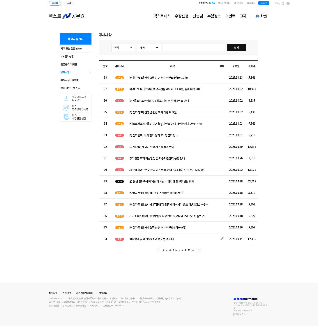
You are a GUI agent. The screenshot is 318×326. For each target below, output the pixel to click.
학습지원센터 (224, 3)
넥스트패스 (161, 16)
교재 (243, 16)
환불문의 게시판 (69, 64)
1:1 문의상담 (67, 56)
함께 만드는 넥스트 (70, 88)
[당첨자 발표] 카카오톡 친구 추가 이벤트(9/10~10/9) (158, 78)
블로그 (277, 3)
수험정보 (214, 16)
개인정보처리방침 (84, 293)
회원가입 (251, 3)
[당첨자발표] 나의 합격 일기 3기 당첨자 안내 (153, 135)
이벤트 (230, 16)
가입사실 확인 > (240, 314)
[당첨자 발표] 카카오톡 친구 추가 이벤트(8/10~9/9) (157, 227)
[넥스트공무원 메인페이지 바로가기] (67, 16)
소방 (69, 3)
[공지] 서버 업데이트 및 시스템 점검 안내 (151, 147)
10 (192, 250)
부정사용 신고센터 (70, 80)
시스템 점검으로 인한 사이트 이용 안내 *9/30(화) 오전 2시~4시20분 (166, 170)
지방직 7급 (207, 3)
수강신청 (181, 16)
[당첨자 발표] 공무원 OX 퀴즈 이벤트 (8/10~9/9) (156, 193)
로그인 (263, 2)
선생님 (198, 16)
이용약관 (66, 293)
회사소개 (53, 293)
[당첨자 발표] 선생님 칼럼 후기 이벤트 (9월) (153, 112)
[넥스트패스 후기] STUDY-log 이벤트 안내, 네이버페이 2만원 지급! (166, 124)
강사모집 (103, 293)
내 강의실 (238, 3)
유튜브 (288, 3)
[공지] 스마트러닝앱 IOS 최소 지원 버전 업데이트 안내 (159, 101)
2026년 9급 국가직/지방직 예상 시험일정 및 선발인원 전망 (161, 181)
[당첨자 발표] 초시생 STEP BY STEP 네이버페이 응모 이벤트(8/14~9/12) (169, 204)
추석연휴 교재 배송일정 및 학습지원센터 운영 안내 (157, 158)
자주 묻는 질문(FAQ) (71, 48)
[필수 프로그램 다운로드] (75, 95)
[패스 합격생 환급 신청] (75, 104)
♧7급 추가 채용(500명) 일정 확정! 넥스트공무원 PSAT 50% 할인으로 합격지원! (169, 216)
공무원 (55, 3)
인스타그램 (283, 3)
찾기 (236, 47)
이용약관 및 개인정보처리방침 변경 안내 (151, 239)
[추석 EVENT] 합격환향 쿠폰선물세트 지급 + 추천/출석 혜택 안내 (165, 89)
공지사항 (65, 72)
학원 (263, 16)
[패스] (75, 113)
